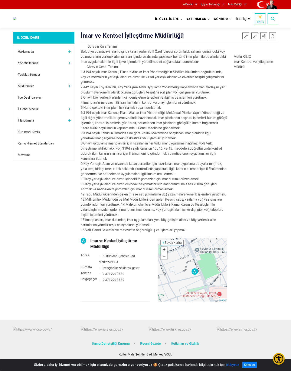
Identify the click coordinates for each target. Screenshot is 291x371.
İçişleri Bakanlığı (210, 4)
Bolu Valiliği (235, 4)
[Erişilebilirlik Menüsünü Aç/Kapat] (279, 359)
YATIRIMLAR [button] (196, 19)
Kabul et (249, 365)
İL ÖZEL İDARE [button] (167, 19)
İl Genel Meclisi (28, 109)
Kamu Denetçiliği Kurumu (111, 344)
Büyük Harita (173, 242)
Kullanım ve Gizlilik (185, 344)
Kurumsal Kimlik (29, 132)
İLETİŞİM (243, 19)
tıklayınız (232, 365)
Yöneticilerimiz (28, 63)
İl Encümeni (26, 120)
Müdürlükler (26, 86)
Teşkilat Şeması (29, 74)
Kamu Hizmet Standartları (36, 143)
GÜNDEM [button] (221, 19)
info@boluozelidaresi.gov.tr (121, 268)
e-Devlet (188, 4)
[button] (263, 36)
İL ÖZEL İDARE (28, 38)
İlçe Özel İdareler (29, 97)
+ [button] (164, 249)
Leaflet (222, 300)
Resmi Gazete (150, 344)
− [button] (164, 256)
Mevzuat (24, 155)
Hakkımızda (26, 52)
